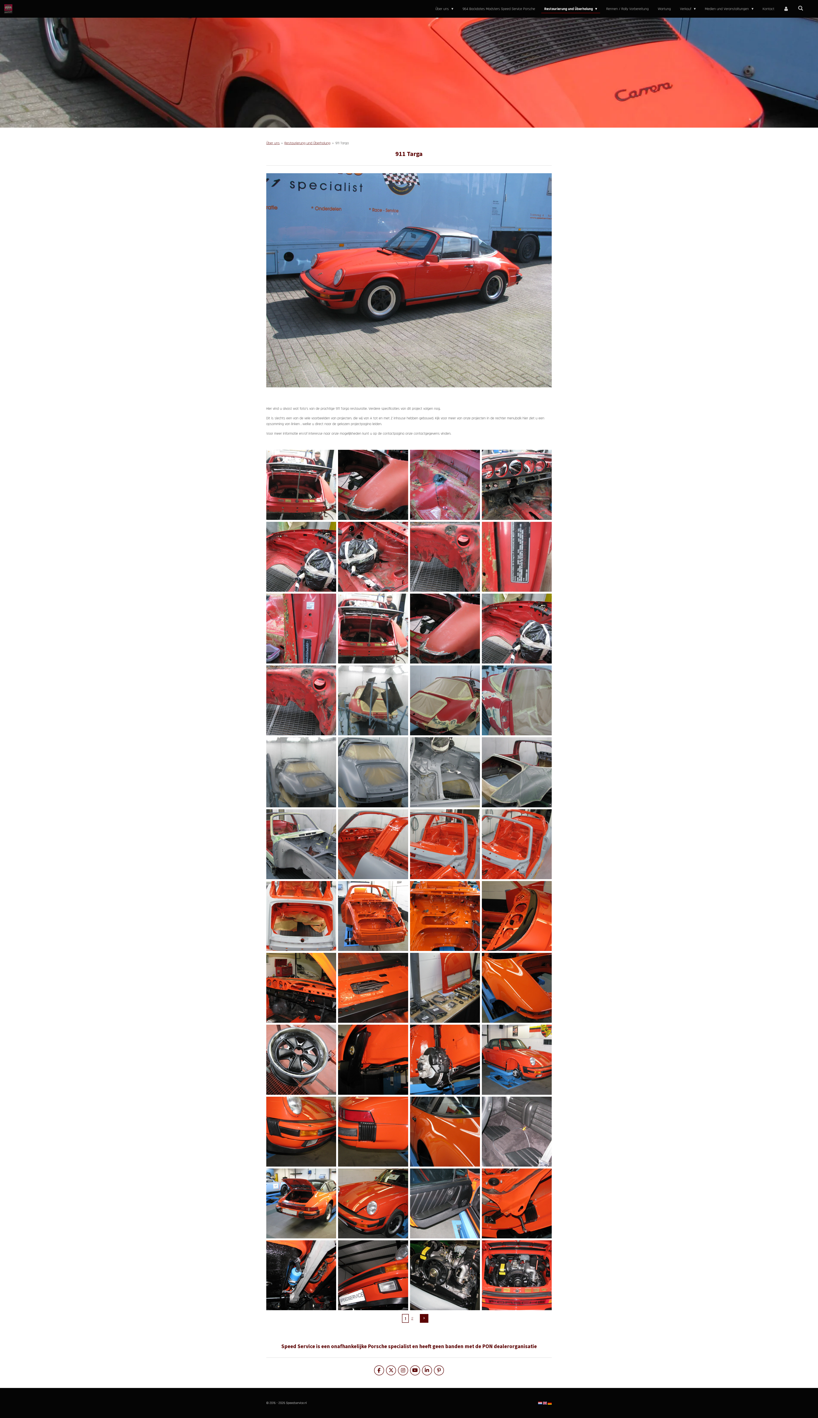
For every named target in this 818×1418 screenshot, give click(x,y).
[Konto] (786, 9)
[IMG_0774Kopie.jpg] (301, 1275)
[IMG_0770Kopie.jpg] (517, 1203)
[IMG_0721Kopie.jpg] (445, 1131)
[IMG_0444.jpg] (445, 485)
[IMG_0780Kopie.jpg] (445, 1275)
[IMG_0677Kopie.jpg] (373, 1060)
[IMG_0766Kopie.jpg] (445, 1203)
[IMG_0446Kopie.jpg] (517, 628)
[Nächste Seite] (424, 1318)
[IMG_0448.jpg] (445, 557)
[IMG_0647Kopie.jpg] (373, 844)
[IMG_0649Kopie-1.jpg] (517, 844)
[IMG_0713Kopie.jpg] (301, 1131)
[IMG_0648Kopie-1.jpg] (445, 844)
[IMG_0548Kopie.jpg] (373, 772)
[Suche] (800, 8)
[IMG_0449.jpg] (517, 557)
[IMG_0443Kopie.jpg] (445, 628)
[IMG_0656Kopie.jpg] (445, 916)
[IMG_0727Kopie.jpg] (517, 1131)
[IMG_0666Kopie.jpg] (517, 988)
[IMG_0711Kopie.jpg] (517, 1060)
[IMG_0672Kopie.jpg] (301, 1060)
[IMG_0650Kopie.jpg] (301, 916)
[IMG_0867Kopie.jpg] (517, 1275)
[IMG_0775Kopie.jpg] (373, 1275)
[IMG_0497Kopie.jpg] (373, 700)
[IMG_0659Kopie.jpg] (301, 988)
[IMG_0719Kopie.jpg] (373, 1131)
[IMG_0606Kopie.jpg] (301, 844)
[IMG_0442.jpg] (301, 485)
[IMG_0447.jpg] (373, 557)
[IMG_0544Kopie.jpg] (301, 772)
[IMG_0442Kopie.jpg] (373, 628)
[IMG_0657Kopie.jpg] (517, 916)
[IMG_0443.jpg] (373, 485)
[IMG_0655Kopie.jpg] (373, 916)
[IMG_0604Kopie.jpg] (517, 772)
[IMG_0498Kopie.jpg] (445, 700)
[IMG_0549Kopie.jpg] (445, 772)
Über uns (273, 143)
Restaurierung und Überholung (307, 143)
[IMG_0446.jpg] (301, 557)
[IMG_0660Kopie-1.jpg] (373, 988)
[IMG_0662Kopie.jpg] (445, 988)
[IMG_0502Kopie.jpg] (517, 700)
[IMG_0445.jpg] (517, 485)
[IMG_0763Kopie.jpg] (373, 1203)
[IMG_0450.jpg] (301, 628)
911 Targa (342, 143)
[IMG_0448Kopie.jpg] (301, 700)
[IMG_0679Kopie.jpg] (445, 1060)
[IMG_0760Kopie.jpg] (301, 1203)
